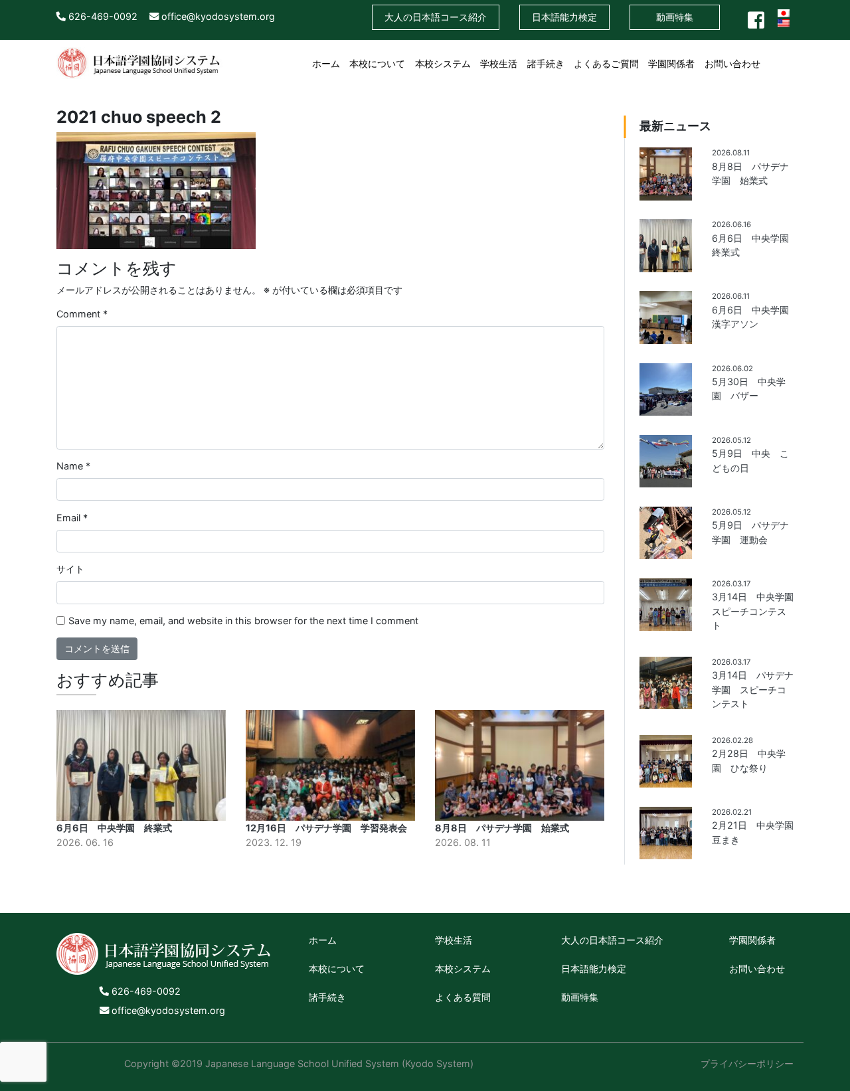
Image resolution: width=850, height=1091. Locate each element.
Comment (82, 313)
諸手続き (545, 63)
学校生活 (498, 63)
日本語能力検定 (593, 968)
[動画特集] (789, 55)
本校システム (443, 63)
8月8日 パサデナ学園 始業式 (502, 827)
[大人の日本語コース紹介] (769, 55)
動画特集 (674, 17)
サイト (70, 568)
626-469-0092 (101, 16)
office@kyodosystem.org (217, 16)
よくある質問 (463, 997)
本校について (377, 63)
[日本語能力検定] (779, 55)
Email (72, 517)
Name (73, 465)
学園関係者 (671, 63)
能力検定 (564, 17)
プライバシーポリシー (747, 1063)
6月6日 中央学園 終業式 (114, 827)
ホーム (326, 63)
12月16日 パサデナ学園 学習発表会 (326, 827)
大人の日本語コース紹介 (612, 940)
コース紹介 (435, 17)
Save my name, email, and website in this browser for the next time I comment (243, 620)
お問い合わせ (732, 63)
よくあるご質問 (606, 63)
